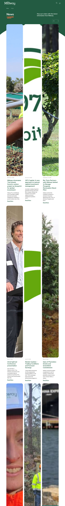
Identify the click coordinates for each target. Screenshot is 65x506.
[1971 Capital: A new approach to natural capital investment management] (32, 100)
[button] (60, 3)
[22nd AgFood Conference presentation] (14, 282)
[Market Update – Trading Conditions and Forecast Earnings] (32, 282)
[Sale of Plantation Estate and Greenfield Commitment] (50, 282)
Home (7, 8)
